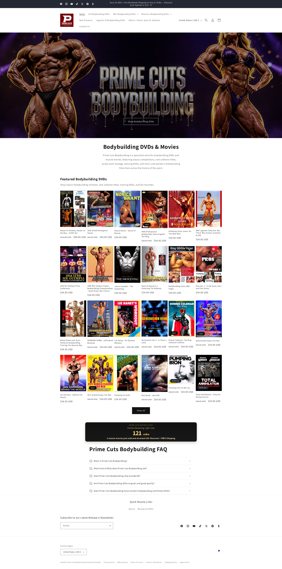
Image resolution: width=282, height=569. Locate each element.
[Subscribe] (109, 525)
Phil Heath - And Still (151, 395)
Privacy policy (109, 562)
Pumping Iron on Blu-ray (179, 388)
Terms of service (137, 562)
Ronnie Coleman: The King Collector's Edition (180, 341)
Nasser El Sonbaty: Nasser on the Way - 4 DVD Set (72, 231)
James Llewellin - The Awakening (123, 287)
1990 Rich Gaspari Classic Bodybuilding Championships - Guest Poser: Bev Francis (100, 288)
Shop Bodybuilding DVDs (141, 121)
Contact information (154, 562)
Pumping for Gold (122, 395)
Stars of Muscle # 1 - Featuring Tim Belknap (151, 287)
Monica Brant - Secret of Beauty (124, 232)
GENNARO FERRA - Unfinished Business (100, 341)
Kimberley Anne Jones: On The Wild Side (180, 232)
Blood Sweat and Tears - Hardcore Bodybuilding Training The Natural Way (71, 343)
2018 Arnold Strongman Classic (97, 231)
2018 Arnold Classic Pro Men (208, 341)
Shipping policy (171, 562)
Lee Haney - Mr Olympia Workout (124, 341)
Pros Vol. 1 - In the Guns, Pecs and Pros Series (208, 287)
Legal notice (184, 562)
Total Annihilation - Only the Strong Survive (208, 395)
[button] (125, 14)
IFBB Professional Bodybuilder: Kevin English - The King (154, 234)
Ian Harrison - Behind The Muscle (71, 396)
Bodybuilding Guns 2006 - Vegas (180, 287)
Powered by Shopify (93, 562)
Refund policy (122, 562)
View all (141, 410)
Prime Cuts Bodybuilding (75, 562)
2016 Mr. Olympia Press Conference (70, 287)
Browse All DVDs (145, 509)
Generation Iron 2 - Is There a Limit (154, 341)
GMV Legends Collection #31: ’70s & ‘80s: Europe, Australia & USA (208, 233)
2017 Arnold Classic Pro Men (99, 395)
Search (132, 509)
